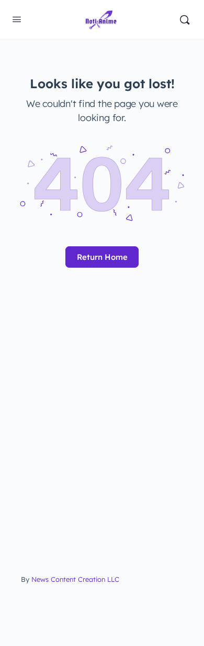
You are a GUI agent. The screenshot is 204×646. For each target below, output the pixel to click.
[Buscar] (184, 20)
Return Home (102, 257)
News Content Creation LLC (75, 579)
